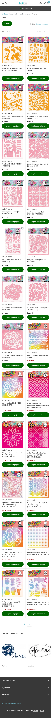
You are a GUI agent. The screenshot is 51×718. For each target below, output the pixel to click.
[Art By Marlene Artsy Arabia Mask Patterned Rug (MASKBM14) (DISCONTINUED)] (38, 384)
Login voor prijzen (13, 78)
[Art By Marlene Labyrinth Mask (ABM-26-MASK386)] (38, 241)
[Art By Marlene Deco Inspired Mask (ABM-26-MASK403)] (38, 50)
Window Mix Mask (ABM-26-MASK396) (12, 165)
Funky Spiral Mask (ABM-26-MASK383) (12, 356)
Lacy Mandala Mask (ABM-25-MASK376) (11, 404)
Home (11, 14)
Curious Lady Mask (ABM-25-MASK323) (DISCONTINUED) (38, 603)
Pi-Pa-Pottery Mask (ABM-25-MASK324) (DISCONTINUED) (12, 604)
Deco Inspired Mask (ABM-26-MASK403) (37, 70)
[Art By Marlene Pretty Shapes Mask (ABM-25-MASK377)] (38, 336)
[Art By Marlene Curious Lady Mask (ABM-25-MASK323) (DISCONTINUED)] (38, 583)
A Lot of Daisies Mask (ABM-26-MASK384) (38, 309)
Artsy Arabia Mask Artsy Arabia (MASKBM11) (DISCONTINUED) (36, 455)
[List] (48, 32)
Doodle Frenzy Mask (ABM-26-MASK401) (37, 117)
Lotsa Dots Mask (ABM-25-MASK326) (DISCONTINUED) (38, 554)
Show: (39, 32)
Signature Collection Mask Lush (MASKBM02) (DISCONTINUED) (12, 505)
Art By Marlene (25, 14)
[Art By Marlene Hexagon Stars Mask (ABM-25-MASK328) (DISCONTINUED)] (38, 484)
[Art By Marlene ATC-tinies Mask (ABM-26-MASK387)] (13, 241)
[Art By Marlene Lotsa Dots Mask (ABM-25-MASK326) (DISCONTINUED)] (38, 534)
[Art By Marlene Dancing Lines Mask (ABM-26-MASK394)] (13, 193)
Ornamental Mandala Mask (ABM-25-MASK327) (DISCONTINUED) (12, 555)
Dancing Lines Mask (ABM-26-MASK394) (12, 213)
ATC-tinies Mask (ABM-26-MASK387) (12, 261)
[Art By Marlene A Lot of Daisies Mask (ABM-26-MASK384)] (38, 289)
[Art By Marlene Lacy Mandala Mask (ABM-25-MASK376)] (13, 384)
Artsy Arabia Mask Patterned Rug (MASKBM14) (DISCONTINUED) (38, 405)
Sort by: (32, 24)
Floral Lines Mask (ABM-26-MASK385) (12, 309)
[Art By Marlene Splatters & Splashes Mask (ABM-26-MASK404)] (13, 50)
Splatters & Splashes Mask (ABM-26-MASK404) (12, 69)
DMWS (35, 710)
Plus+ (42, 710)
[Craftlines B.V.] (25, 3)
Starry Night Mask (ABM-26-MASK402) (12, 117)
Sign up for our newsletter (11, 703)
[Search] (6, 3)
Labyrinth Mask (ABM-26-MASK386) (37, 261)
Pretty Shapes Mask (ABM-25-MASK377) (37, 356)
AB (16, 14)
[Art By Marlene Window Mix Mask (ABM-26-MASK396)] (13, 145)
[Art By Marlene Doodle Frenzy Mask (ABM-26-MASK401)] (38, 97)
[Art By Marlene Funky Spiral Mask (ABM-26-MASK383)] (13, 336)
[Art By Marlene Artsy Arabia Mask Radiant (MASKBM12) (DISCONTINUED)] (13, 434)
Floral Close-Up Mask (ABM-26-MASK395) (38, 165)
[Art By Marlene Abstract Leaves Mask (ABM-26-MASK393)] (38, 193)
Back (6, 14)
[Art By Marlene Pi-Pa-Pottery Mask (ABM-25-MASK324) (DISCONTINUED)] (13, 583)
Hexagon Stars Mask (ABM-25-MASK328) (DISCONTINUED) (37, 505)
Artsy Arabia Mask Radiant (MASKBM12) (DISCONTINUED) (12, 455)
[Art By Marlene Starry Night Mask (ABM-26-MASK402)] (13, 97)
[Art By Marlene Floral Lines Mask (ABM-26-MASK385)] (13, 289)
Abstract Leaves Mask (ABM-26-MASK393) (35, 213)
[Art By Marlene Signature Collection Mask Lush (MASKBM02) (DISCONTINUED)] (13, 484)
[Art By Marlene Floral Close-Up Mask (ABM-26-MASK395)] (38, 145)
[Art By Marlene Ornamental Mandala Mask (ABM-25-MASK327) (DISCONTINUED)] (13, 534)
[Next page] (29, 624)
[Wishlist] (44, 3)
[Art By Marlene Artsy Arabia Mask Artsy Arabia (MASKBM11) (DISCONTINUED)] (38, 434)
